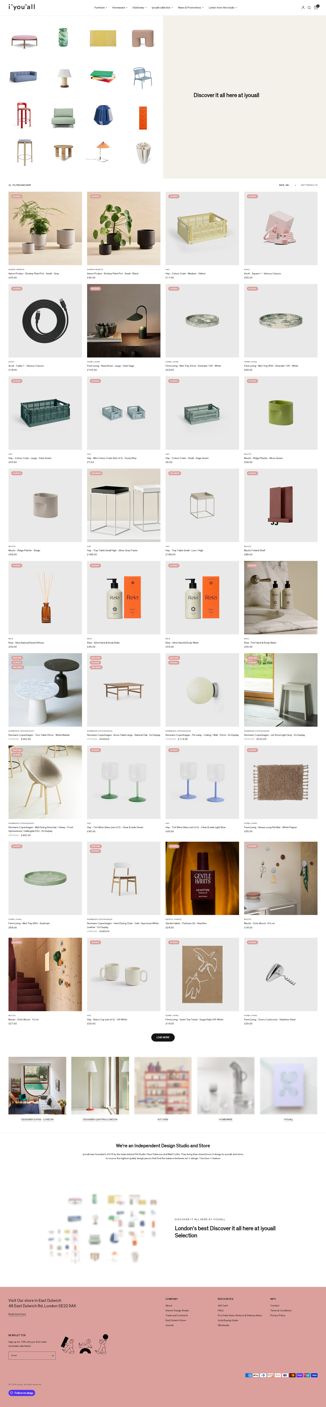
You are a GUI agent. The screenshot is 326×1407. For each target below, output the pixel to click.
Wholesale (223, 1325)
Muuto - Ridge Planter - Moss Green (263, 458)
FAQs (221, 1310)
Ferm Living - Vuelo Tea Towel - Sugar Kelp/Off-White (194, 1019)
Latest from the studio (221, 7)
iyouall (288, 1119)
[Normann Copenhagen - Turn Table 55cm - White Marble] (45, 690)
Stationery (138, 7)
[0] (315, 7)
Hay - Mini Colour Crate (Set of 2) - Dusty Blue (112, 458)
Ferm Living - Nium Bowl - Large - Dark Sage (110, 366)
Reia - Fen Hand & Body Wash (260, 642)
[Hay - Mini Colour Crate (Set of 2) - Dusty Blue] (124, 413)
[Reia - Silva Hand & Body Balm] (124, 597)
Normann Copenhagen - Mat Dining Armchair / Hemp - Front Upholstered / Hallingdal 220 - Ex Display (40, 829)
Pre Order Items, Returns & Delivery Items (240, 1315)
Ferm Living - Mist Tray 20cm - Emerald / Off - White (193, 366)
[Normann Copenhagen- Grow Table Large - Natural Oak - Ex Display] (124, 690)
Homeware (118, 7)
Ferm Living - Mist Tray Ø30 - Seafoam (29, 923)
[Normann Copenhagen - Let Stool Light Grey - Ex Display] (281, 690)
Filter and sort (22, 185)
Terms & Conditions (281, 1310)
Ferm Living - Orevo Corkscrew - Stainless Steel (269, 1019)
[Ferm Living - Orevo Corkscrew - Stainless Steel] (281, 974)
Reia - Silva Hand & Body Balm (103, 642)
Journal (169, 1325)
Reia (10, 639)
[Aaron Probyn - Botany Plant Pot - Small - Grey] (45, 228)
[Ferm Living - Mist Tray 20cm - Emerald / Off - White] (202, 320)
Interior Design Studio (177, 1310)
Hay (168, 269)
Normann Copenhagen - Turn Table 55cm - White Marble (39, 735)
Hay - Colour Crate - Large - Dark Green (29, 458)
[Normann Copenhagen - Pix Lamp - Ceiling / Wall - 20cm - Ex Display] (202, 690)
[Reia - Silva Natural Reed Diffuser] (45, 597)
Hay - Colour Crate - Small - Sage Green (187, 458)
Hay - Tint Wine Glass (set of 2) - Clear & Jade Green (115, 827)
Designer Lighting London (100, 1119)
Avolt (247, 269)
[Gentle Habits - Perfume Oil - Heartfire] (202, 878)
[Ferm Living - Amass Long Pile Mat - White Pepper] (281, 782)
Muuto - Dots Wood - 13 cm (23, 1019)
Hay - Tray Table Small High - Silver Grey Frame (112, 550)
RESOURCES (226, 1299)
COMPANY (172, 1299)
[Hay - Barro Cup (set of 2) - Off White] (124, 974)
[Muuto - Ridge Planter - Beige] (45, 505)
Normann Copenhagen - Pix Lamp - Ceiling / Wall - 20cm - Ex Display (202, 735)
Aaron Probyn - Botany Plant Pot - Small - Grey (33, 273)
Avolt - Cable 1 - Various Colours (26, 366)
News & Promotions (189, 7)
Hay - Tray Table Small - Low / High (184, 550)
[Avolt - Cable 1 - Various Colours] (45, 320)
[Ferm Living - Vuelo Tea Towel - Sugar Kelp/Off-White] (202, 974)
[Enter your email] (52, 1356)
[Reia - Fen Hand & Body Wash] (281, 597)
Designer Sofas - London (37, 1119)
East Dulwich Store (176, 1320)
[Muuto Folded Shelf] (281, 505)
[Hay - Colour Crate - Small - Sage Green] (202, 413)
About (169, 1305)
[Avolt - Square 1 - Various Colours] (281, 228)
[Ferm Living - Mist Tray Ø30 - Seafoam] (45, 878)
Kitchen (163, 1119)
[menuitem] (101, 8)
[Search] (309, 7)
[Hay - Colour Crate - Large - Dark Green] (45, 413)
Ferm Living (93, 362)
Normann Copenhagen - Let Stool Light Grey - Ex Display (274, 735)
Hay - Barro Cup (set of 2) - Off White (107, 1019)
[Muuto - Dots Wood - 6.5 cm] (281, 878)
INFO (273, 1299)
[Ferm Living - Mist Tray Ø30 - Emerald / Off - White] (281, 320)
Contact (274, 1305)
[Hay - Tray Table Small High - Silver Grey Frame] (124, 505)
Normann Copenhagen (21, 731)
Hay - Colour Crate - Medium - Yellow (185, 273)
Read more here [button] (17, 1314)
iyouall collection (161, 7)
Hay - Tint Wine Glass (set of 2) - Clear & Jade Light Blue (196, 827)
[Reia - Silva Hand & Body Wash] (202, 597)
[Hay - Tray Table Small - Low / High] (202, 505)
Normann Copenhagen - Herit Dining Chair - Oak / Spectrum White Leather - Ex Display (123, 925)
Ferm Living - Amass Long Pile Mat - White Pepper (270, 827)
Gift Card (223, 1305)
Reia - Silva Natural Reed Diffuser (26, 642)
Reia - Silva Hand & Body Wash (182, 642)
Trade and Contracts (177, 1315)
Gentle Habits (174, 919)
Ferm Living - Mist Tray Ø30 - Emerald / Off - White (271, 366)
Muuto (247, 454)
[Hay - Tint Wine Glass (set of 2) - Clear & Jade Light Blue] (202, 782)
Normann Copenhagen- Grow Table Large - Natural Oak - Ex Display (123, 735)
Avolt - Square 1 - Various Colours (262, 273)
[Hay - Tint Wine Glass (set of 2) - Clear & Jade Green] (124, 782)
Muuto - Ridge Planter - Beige (24, 550)
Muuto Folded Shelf (254, 550)
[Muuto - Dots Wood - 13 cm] (45, 974)
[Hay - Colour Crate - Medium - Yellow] (202, 228)
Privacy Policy (277, 1315)
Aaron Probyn (16, 269)
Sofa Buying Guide (228, 1320)
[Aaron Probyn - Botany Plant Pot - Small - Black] (124, 228)
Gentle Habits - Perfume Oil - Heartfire (186, 923)
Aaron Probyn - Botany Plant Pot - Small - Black (113, 273)
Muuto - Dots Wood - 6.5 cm (259, 923)
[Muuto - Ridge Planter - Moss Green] (281, 413)
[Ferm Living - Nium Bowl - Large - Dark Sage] (124, 320)
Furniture (99, 7)
